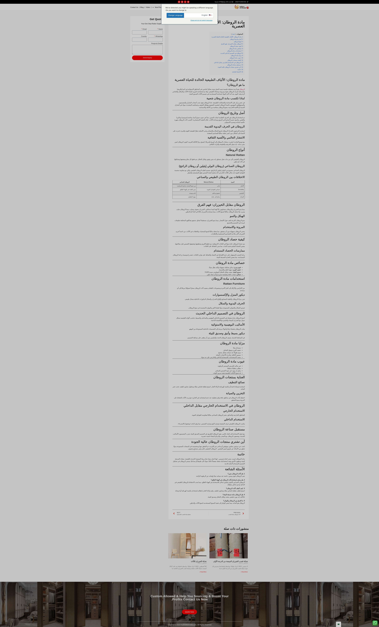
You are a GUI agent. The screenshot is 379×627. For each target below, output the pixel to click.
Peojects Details (157, 43)
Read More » (244, 572)
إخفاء (233, 34)
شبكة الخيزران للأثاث (198, 561)
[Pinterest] (179, 2)
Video (148, 7)
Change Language (175, 15)
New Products (160, 7)
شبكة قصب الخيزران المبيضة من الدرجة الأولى (230, 561)
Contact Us (134, 7)
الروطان (242, 89)
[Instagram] (185, 2)
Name (160, 29)
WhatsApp (159, 36)
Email (144, 29)
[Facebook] (188, 2)
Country (144, 36)
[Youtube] (182, 2)
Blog (142, 7)
